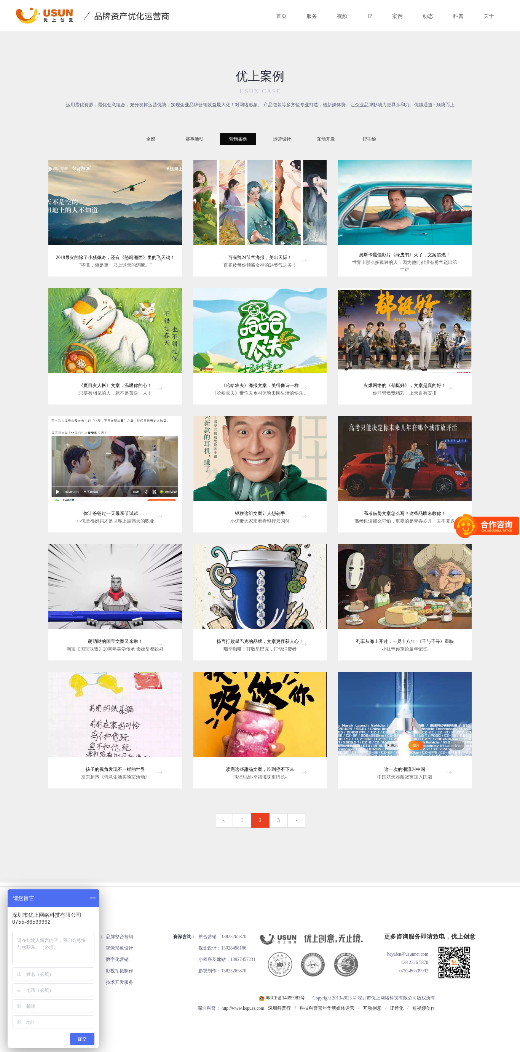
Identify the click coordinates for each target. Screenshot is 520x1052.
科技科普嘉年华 (316, 1008)
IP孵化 (397, 1008)
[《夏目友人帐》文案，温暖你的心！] (115, 333)
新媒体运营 (343, 1008)
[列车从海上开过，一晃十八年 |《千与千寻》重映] (404, 589)
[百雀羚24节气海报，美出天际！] (260, 205)
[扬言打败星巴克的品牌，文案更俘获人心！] (260, 589)
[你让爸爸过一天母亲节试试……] (115, 461)
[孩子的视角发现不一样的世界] (115, 717)
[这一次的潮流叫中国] (404, 717)
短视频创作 (423, 1008)
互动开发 (326, 139)
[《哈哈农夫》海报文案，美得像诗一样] (260, 333)
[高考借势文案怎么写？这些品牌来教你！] (404, 461)
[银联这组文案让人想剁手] (260, 461)
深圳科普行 (279, 1008)
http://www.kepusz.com (243, 1008)
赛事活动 (194, 139)
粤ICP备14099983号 (285, 998)
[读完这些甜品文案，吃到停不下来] (260, 717)
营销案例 (238, 139)
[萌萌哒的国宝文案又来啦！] (115, 589)
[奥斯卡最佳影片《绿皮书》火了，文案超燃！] (404, 205)
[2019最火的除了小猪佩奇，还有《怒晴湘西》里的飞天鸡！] (115, 205)
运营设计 (282, 139)
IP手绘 (369, 139)
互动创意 (372, 1008)
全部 (150, 139)
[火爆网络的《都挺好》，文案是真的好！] (404, 333)
